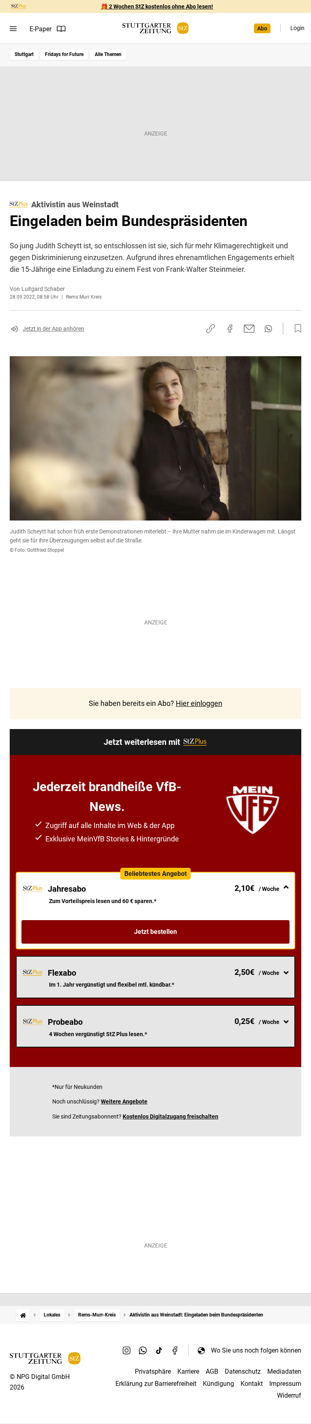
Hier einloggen (199, 703)
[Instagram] (126, 1350)
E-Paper (40, 29)
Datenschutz (243, 1371)
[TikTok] (159, 1350)
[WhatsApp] (142, 1350)
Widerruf (289, 1395)
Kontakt (252, 1383)
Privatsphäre (153, 1371)
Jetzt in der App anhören (53, 328)
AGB (212, 1371)
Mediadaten (284, 1371)
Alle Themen (108, 54)
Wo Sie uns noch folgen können (256, 1350)
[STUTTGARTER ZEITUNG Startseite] (155, 28)
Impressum (285, 1383)
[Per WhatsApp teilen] (268, 329)
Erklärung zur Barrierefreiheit (155, 1383)
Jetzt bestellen (155, 932)
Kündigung (218, 1383)
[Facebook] (175, 1350)
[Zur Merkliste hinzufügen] (295, 329)
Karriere (188, 1371)
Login (297, 28)
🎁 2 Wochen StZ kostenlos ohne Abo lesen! (157, 6)
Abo (262, 28)
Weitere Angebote (124, 1101)
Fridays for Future (64, 54)
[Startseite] (23, 1315)
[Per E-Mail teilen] (249, 329)
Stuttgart (24, 54)
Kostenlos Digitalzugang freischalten (170, 1116)
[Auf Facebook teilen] (230, 329)
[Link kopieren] (210, 329)
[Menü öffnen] (13, 29)
